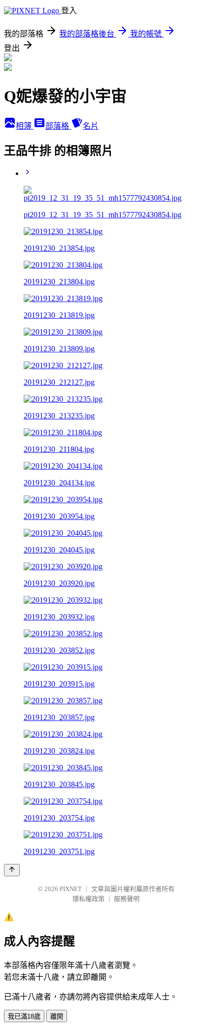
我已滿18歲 (24, 1016)
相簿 (25, 126)
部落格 (58, 126)
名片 (91, 126)
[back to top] (12, 870)
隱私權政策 (88, 898)
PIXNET (71, 889)
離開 (56, 1016)
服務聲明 (127, 898)
